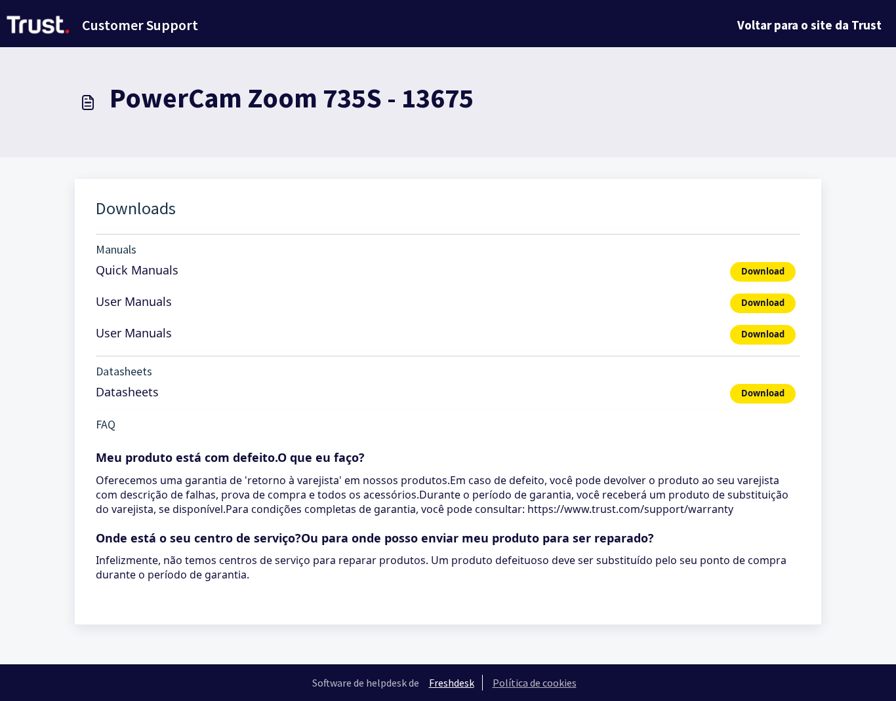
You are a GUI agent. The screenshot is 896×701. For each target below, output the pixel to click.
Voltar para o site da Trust (809, 25)
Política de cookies (535, 682)
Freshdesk (451, 682)
